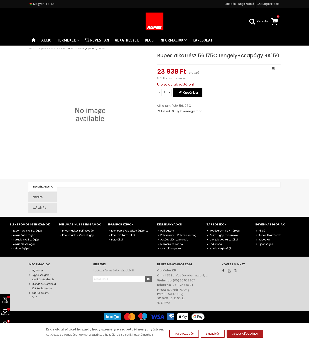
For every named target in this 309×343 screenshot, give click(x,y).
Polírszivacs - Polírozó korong (178, 235)
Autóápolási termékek (174, 239)
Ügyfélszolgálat (41, 275)
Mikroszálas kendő (171, 244)
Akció (46, 40)
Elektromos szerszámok (30, 224)
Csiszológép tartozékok (224, 239)
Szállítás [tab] (39, 208)
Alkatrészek (127, 40)
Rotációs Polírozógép (26, 239)
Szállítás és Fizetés (43, 279)
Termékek (66, 40)
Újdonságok (266, 244)
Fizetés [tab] (38, 197)
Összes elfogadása (245, 334)
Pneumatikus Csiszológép (78, 235)
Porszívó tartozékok (123, 235)
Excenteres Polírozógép (27, 230)
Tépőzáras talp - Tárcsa (225, 230)
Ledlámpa (216, 244)
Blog (149, 40)
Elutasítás (213, 334)
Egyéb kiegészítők (221, 248)
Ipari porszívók (120, 224)
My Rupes (37, 270)
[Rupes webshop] (154, 21)
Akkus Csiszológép (24, 244)
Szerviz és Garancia (44, 284)
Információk (171, 40)
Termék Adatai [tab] (43, 186)
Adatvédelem (40, 293)
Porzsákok (117, 239)
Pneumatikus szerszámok (80, 224)
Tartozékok (216, 224)
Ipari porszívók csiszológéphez (129, 230)
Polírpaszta (167, 230)
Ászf (34, 297)
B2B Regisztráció (42, 288)
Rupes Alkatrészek (270, 235)
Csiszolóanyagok (170, 248)
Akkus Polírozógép (24, 235)
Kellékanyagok (169, 224)
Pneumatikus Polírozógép (78, 230)
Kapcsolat (202, 40)
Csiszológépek (22, 248)
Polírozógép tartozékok (224, 235)
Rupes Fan (99, 40)
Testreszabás (184, 334)
